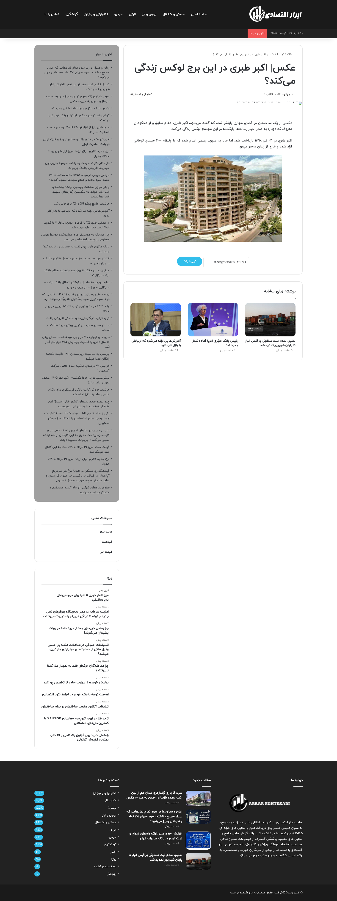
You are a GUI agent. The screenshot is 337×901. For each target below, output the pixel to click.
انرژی (132, 14)
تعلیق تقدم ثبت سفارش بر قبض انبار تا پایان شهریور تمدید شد (270, 343)
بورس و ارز (149, 14)
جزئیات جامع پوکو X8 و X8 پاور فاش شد (82, 204)
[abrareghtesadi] (275, 14)
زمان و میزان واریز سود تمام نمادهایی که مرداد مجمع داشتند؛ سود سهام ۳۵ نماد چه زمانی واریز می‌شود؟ (77, 73)
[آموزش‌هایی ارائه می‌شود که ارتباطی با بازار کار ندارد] (155, 320)
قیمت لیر (106, 552)
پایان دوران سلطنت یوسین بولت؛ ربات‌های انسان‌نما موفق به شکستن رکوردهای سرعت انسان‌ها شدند (81, 192)
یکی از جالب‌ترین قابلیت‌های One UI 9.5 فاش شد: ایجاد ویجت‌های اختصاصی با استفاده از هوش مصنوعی (76, 418)
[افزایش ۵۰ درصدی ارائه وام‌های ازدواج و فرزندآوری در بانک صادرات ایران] (198, 840)
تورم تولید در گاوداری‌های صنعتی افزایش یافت (78, 318)
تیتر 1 (280, 55)
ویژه (113, 859)
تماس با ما (51, 14)
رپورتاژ (112, 874)
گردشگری (72, 14)
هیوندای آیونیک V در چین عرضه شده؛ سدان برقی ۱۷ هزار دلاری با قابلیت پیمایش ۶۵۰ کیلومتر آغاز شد (76, 342)
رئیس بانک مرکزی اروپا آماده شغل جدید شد (80, 108)
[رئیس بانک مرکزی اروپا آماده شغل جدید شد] (213, 320)
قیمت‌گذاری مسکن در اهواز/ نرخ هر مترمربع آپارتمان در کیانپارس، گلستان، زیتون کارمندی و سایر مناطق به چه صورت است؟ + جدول (78, 476)
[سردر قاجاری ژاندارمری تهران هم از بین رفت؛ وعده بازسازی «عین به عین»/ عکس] (198, 799)
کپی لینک (189, 261)
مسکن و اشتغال (174, 14)
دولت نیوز (106, 532)
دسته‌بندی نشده (105, 866)
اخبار (113, 852)
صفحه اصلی (199, 14)
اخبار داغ (110, 800)
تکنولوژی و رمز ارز (96, 14)
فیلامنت (107, 542)
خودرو (118, 14)
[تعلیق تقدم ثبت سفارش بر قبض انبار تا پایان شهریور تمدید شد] (270, 320)
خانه (290, 55)
